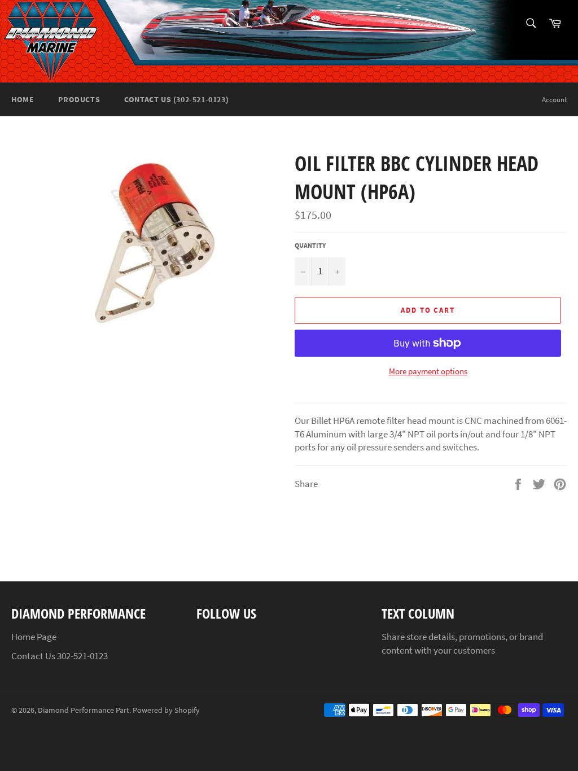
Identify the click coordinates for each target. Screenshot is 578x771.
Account (554, 99)
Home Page (33, 636)
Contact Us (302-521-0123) (176, 99)
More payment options (428, 371)
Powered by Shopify (166, 710)
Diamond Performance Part (83, 710)
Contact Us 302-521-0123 (59, 656)
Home (22, 99)
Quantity (310, 245)
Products (79, 99)
